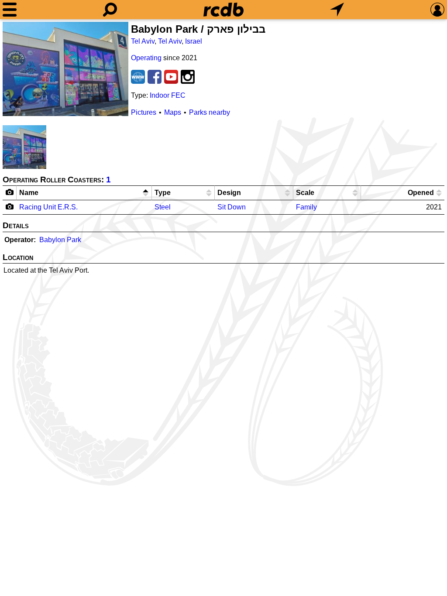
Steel (163, 207)
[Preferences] (437, 10)
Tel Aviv (143, 41)
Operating (146, 58)
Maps (172, 112)
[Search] (110, 10)
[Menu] (10, 10)
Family (306, 207)
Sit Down (231, 207)
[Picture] (65, 69)
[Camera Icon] (10, 206)
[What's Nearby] (337, 10)
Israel (193, 41)
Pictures (143, 112)
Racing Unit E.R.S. (48, 207)
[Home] (223, 10)
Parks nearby (209, 112)
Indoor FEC (168, 95)
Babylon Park (60, 239)
